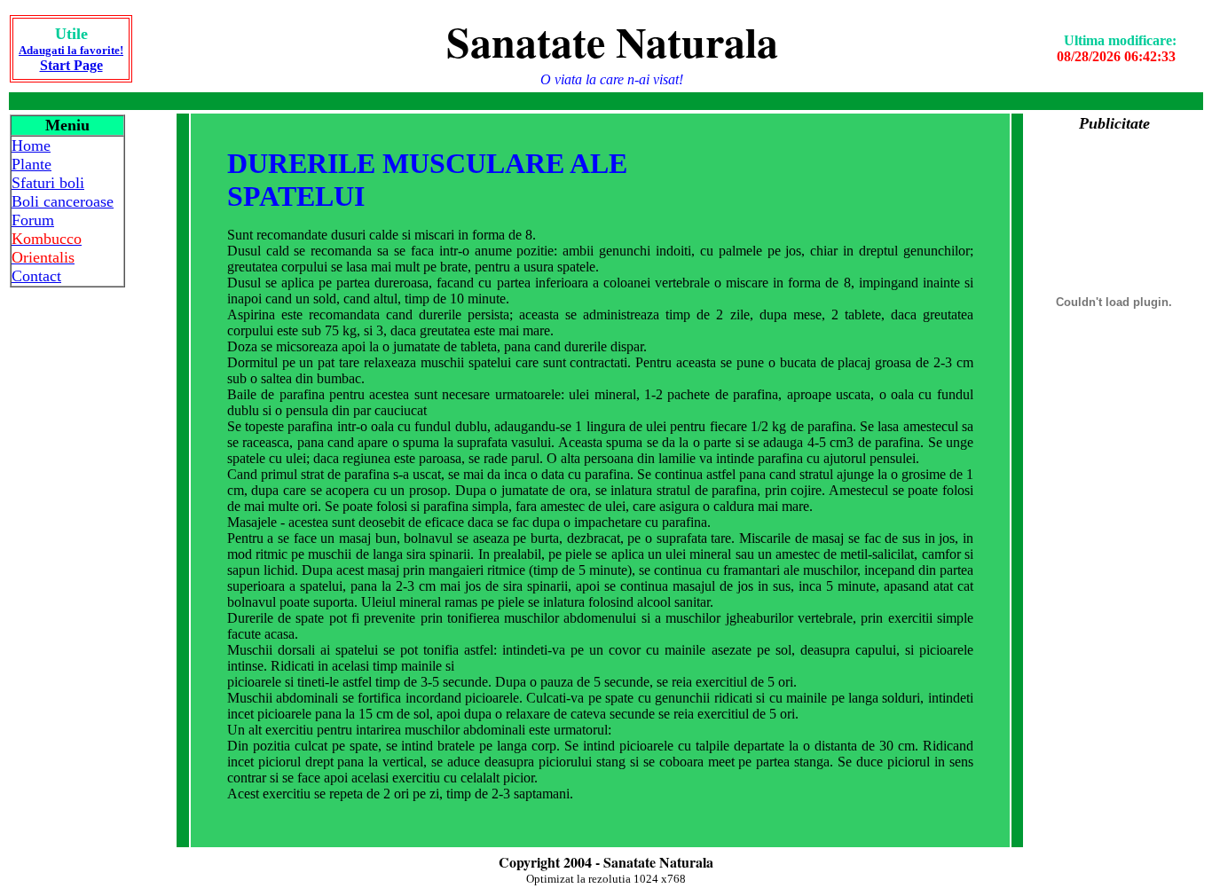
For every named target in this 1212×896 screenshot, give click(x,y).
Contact (36, 276)
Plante (31, 164)
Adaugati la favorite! (71, 50)
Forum (33, 220)
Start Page (71, 65)
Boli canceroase (63, 201)
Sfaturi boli (48, 183)
